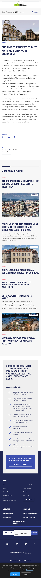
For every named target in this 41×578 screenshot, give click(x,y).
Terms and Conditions (25, 560)
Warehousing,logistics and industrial (9, 499)
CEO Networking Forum (19, 522)
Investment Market (28, 485)
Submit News (28, 499)
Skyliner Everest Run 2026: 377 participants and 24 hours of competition (16, 284)
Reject (26, 574)
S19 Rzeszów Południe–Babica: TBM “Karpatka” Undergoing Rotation (18, 340)
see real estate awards (6, 153)
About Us (6, 509)
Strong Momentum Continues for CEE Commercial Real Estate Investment (20, 184)
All (4, 485)
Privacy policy (14, 560)
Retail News (26, 492)
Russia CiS (26, 495)
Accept (15, 574)
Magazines (7, 517)
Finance (5, 488)
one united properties (6, 149)
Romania (3, 151)
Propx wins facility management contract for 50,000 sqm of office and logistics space (20, 227)
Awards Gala (8, 513)
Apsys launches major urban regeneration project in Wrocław (20, 271)
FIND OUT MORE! (20, 465)
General (4, 42)
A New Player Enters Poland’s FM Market (17, 297)
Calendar (26, 509)
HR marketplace (29, 517)
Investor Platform (30, 513)
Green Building (7, 495)
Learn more (29, 570)
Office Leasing (27, 488)
